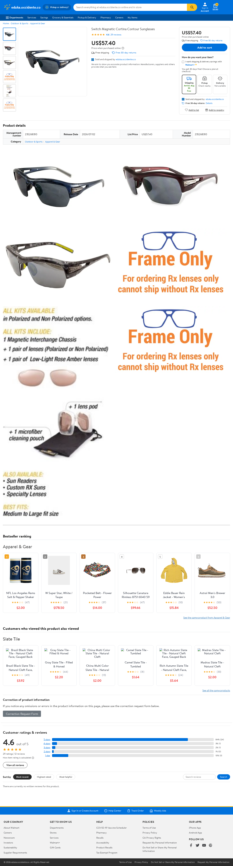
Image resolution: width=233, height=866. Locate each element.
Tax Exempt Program (106, 852)
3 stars (47, 747)
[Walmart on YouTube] (204, 845)
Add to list (194, 109)
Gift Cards (55, 847)
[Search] (192, 7)
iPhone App (195, 827)
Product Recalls (104, 847)
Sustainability (10, 847)
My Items (132, 17)
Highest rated (44, 776)
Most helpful (65, 776)
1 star (47, 755)
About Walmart (11, 827)
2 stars (47, 751)
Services (31, 17)
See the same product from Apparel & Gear (206, 617)
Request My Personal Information (160, 842)
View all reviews (15, 765)
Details (209, 103)
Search (223, 776)
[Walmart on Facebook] (191, 845)
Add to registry (216, 109)
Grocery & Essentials (62, 17)
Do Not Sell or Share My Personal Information (173, 862)
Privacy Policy (150, 832)
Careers (119, 17)
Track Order (137, 810)
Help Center (114, 810)
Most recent (22, 776)
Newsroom (9, 837)
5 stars (47, 739)
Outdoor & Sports (19, 23)
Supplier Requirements (15, 852)
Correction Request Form (22, 714)
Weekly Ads (160, 810)
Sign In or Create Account (85, 810)
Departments (16, 17)
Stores (53, 832)
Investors (8, 842)
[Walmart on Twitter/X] (198, 845)
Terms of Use (149, 827)
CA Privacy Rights (152, 837)
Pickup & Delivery (87, 17)
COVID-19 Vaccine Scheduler (111, 827)
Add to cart (204, 47)
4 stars (47, 743)
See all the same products (216, 690)
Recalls (99, 837)
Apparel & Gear (37, 23)
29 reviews (115, 34)
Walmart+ (55, 842)
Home (6, 23)
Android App (195, 832)
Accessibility (102, 842)
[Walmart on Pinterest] (211, 845)
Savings (44, 17)
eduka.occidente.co (126, 59)
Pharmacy (105, 17)
